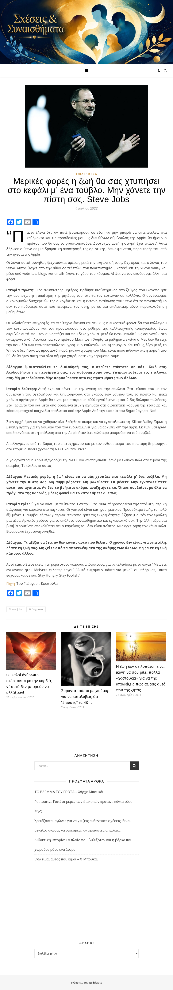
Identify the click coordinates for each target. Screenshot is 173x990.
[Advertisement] (86, 902)
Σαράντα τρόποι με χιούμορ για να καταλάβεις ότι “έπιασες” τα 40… (85, 697)
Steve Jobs (16, 609)
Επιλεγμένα (86, 174)
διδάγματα (36, 609)
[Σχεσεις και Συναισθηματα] (86, 32)
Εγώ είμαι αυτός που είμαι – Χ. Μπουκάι (66, 859)
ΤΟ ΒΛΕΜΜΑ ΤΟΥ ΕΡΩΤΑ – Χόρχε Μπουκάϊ (68, 792)
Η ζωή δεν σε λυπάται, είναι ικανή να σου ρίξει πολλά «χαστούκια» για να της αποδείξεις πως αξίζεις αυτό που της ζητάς (141, 678)
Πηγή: (10, 583)
